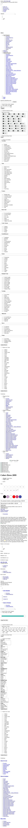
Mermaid (6, 319)
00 (10, 114)
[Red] (14, 496)
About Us (5, 571)
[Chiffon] (3, 676)
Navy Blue (6, 362)
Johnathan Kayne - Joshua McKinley (13, 426)
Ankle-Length (7, 277)
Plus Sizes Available (8, 204)
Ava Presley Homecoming (11, 419)
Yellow (5, 349)
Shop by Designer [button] (7, 410)
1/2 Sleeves (6, 326)
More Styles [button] (5, 451)
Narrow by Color (6, 347)
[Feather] (3, 677)
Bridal (5, 144)
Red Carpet (6, 159)
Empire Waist (7, 318)
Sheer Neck (6, 307)
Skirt (5, 183)
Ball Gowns (6, 166)
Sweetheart (6, 310)
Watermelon (6, 373)
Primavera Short (9, 441)
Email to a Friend (4, 511)
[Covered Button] (4, 658)
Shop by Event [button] (6, 396)
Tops (5, 186)
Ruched (6, 206)
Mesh (5, 263)
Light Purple (7, 366)
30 (20, 121)
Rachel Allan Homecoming (11, 446)
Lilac (5, 365)
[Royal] (20, 496)
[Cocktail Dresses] (6, 644)
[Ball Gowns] (4, 646)
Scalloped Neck (7, 304)
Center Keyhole (7, 197)
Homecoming (7, 154)
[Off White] (10, 496)
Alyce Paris (8, 415)
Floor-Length (7, 282)
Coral (5, 378)
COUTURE (8, 407)
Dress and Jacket (7, 169)
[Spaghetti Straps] (4, 706)
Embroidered (7, 242)
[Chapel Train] (3, 683)
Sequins (6, 251)
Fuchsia (6, 371)
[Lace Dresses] (4, 650)
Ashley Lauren (9, 417)
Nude (5, 380)
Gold (5, 382)
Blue (5, 361)
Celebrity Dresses (8, 195)
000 (5, 114)
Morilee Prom (8, 432)
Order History (6, 577)
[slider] (25, 616)
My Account (5, 7)
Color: (2, 493)
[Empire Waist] (4, 694)
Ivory (5, 379)
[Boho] (4, 648)
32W (18, 128)
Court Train (6, 281)
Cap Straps (6, 338)
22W (11, 126)
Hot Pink (6, 370)
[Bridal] (6, 641)
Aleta (7, 413)
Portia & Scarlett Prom (10, 433)
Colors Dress (8, 423)
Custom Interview (9, 454)
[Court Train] (3, 684)
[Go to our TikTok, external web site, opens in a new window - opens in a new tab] (3, 19)
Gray (5, 386)
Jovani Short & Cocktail (11, 430)
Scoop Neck (7, 306)
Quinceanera (7, 158)
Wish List (5, 6)
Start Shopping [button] (6, 590)
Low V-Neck (7, 299)
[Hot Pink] (17, 496)
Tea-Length (6, 287)
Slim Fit (6, 320)
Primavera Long (9, 440)
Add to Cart (3, 505)
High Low (6, 199)
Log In (4, 11)
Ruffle (5, 249)
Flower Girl (6, 152)
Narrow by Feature (6, 139)
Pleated (5, 203)
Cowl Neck (6, 294)
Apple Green (7, 352)
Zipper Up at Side (8, 220)
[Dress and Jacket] (4, 649)
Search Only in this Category (8, 104)
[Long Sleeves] (4, 700)
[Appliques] (3, 669)
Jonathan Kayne (9, 425)
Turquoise (6, 357)
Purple (5, 364)
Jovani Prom (8, 427)
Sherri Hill (8, 448)
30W (11, 128)
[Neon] (2, 666)
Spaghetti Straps (7, 341)
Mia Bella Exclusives (10, 431)
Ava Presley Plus (9, 420)
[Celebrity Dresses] (5, 653)
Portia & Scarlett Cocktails (11, 436)
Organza (6, 265)
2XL (5, 133)
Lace (5, 247)
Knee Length (7, 283)
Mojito (5, 351)
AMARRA (8, 416)
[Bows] (3, 672)
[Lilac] (7, 496)
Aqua (5, 356)
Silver (5, 387)
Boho (5, 168)
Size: (2, 483)
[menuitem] (15, 6)
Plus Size (8, 404)
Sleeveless (6, 333)
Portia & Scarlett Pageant (11, 439)
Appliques (6, 237)
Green (5, 353)
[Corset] (5, 655)
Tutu (5, 187)
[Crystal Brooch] (3, 673)
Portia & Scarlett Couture (11, 437)
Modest (5, 175)
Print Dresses (7, 178)
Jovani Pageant (9, 457)
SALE (7, 409)
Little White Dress (8, 173)
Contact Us (5, 565)
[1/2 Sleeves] (4, 698)
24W (18, 126)
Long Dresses (7, 174)
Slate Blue (6, 360)
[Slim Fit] (4, 696)
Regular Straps (7, 340)
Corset (5, 198)
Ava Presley (8, 418)
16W (16, 123)
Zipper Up (6, 219)
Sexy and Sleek (7, 179)
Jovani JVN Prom (9, 429)
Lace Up (6, 215)
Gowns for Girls (9, 399)
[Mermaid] (4, 695)
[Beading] (3, 671)
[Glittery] (2, 664)
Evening (6, 150)
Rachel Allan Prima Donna (11, 447)
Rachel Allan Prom (10, 444)
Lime (5, 355)
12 (18, 116)
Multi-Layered (7, 201)
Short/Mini (6, 285)
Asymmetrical (7, 278)
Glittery (6, 226)
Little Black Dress (8, 172)
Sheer (5, 218)
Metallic (6, 227)
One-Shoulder (7, 302)
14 (23, 116)
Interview (8, 402)
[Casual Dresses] (6, 643)
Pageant (7, 403)
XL (24, 130)
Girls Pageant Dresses (8, 153)
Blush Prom (8, 422)
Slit (5, 207)
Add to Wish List (4, 507)
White (5, 388)
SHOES (7, 458)
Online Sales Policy (5, 510)
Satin (5, 266)
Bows (5, 240)
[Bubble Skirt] (5, 652)
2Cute (7, 412)
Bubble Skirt (7, 194)
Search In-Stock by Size (8, 110)
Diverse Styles (9, 456)
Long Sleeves (7, 329)
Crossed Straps (7, 214)
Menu (2, 32)
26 (10, 121)
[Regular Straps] (4, 705)
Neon (5, 229)
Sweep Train (7, 286)
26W (24, 126)
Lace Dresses (7, 170)
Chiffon (6, 258)
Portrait (5, 303)
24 (4, 121)
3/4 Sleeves (6, 327)
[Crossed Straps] (4, 659)
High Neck (6, 297)
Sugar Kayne (8, 450)
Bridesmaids (7, 145)
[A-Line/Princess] (4, 692)
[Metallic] (2, 665)
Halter (5, 295)
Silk (5, 269)
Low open (6, 217)
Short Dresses (7, 182)
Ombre (5, 230)
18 (10, 119)
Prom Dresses (7, 157)
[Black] (4, 496)
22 (20, 119)
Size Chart (3, 509)
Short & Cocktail (9, 406)
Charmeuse (6, 257)
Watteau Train (7, 288)
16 (4, 119)
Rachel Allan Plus (9, 443)
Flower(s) (6, 245)
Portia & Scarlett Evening (11, 438)
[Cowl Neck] (4, 687)
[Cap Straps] (4, 704)
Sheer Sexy (6, 181)
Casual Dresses (7, 147)
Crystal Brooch (7, 241)
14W (10, 123)
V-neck (5, 311)
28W (5, 128)
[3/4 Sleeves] (4, 699)
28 (15, 121)
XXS (24, 128)
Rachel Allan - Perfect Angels (12, 445)
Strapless (6, 308)
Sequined (6, 267)
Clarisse (7, 453)
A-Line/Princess (7, 317)
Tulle (5, 271)
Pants (5, 177)
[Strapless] (4, 707)
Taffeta (5, 270)
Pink (5, 369)
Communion (7, 149)
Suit (5, 185)
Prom (7, 405)
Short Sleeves (7, 331)
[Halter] (4, 688)
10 (13, 116)
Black (5, 384)
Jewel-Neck (6, 298)
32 (4, 123)
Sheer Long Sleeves (8, 330)
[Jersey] (3, 678)
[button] (6, 35)
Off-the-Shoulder (7, 301)
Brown (5, 383)
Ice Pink (6, 367)
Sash (5, 250)
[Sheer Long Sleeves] (4, 702)
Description (5, 513)
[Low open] (4, 661)
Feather (5, 243)
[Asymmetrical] (3, 682)
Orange (6, 377)
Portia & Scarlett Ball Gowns (12, 434)
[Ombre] (2, 667)
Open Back (6, 202)
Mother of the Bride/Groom (10, 156)
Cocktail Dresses (7, 148)
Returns (4, 566)
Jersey (5, 261)
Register (5, 10)
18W (23, 123)
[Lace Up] (4, 660)
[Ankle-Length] (3, 681)
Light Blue (6, 358)
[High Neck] (4, 689)
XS (5, 130)
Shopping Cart (6, 9)
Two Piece (6, 188)
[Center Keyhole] (5, 654)
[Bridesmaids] (6, 642)
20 (15, 119)
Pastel (5, 231)
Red (5, 375)
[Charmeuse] (3, 675)
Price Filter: (5, 105)
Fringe (5, 246)
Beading (6, 238)
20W (5, 126)
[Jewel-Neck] (4, 690)
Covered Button (7, 213)
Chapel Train (7, 279)
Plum (5, 374)
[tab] (15, 403)
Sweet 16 (6, 161)
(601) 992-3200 (7, 1)
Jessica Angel (8, 424)
